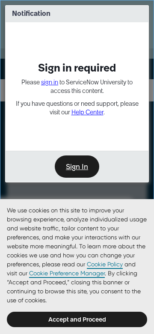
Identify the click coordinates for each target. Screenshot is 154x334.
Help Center (87, 112)
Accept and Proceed (77, 319)
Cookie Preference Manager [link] (67, 273)
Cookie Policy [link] (105, 264)
